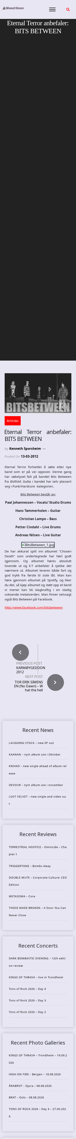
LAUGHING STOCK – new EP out (31, 743)
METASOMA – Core (22, 896)
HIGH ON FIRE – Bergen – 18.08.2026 (35, 1074)
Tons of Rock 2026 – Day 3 (27, 1000)
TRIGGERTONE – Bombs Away (30, 866)
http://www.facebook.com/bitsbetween (34, 607)
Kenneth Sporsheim (25, 448)
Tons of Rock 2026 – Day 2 (27, 1012)
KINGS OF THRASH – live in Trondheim (36, 977)
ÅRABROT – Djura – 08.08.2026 (30, 1086)
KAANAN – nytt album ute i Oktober (35, 754)
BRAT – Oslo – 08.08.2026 (26, 1097)
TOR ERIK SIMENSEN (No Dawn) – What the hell (28, 686)
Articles (13, 420)
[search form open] (68, 9)
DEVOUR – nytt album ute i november (36, 785)
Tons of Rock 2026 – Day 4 (27, 989)
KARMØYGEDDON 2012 (30, 670)
